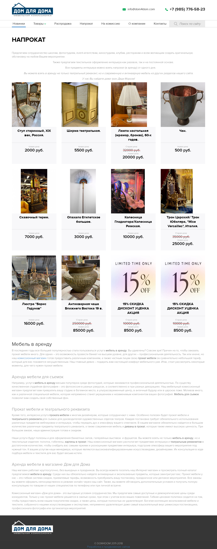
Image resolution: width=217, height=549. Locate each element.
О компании (137, 24)
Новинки (19, 24)
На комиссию (110, 24)
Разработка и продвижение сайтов (108, 546)
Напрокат (86, 24)
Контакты (160, 24)
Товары (38, 24)
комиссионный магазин (31, 358)
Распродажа (62, 24)
